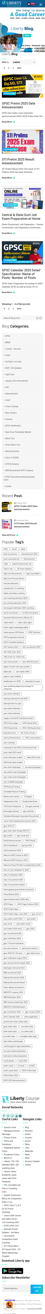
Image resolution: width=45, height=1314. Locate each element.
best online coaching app (13, 1041)
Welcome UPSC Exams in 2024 (16, 860)
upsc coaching (9, 743)
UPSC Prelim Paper (11, 909)
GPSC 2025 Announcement (14, 1080)
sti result (21, 1066)
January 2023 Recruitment (16, 381)
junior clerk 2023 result (12, 753)
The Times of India (27, 733)
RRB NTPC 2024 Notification (15, 1007)
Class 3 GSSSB (12, 457)
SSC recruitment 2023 (31, 647)
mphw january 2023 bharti (14, 632)
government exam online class (16, 1022)
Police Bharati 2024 (11, 894)
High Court (9, 374)
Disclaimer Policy (11, 1154)
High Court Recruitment (13, 574)
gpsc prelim (8, 836)
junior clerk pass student (13, 757)
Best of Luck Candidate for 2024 (16, 870)
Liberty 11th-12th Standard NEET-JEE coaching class (10, 1164)
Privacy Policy (10, 1137)
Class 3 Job (8, 569)
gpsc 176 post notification (14, 943)
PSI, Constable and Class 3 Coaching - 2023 (11, 1188)
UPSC (7, 336)
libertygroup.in (18, 1300)
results (8, 486)
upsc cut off (36, 914)
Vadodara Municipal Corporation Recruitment (21, 816)
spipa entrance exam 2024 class (16, 899)
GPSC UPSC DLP (11, 1226)
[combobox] (24, 62)
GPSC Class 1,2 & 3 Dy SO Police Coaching (11, 1208)
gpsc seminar (28, 811)
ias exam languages (33, 767)
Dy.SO (14, 549)
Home (18, 36)
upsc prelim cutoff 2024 (13, 919)
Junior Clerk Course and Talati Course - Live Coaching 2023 (11, 1219)
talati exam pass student (13, 762)
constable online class (28, 1036)
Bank (23, 549)
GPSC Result (30, 841)
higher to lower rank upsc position (17, 667)
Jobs (27, 1148)
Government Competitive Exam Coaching (10, 1239)
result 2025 (22, 1061)
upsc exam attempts (12, 694)
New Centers (11, 413)
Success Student (32, 1161)
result (7, 400)
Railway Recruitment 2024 (14, 978)
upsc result (8, 924)
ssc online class (27, 1031)
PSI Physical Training (12, 787)
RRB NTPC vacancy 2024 (13, 992)
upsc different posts (30, 662)
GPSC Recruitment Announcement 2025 (19, 478)
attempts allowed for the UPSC (16, 699)
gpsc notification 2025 (12, 1012)
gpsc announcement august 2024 (17, 963)
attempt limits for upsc (13, 704)
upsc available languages (13, 782)
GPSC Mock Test (12, 445)
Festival (8, 419)
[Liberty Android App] (12, 1270)
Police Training (11, 406)
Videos (28, 1165)
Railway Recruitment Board (14, 983)
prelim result (8, 1066)
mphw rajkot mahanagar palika (16, 628)
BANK (7, 342)
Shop (27, 1158)
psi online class (9, 1036)
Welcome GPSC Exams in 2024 (16, 855)
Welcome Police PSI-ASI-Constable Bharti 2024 (22, 865)
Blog (27, 1127)
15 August (28, 797)
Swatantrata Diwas (30, 801)
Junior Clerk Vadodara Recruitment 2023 (20, 821)
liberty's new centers (12, 797)
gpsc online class (10, 1027)
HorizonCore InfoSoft (34, 1309)
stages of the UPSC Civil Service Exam (19, 718)
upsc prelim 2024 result (13, 929)
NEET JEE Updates (13, 368)
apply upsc (8, 672)
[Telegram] (20, 1116)
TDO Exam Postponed (12, 806)
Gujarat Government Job (22, 564)
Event (7, 355)
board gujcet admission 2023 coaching (19, 608)
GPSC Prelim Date (29, 1071)
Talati (6, 564)
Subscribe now (37, 1289)
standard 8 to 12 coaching (14, 588)
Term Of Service (34, 1304)
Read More (7, 122)
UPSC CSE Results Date (31, 728)
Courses (28, 1137)
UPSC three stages (11, 723)
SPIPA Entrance (12, 464)
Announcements (12, 451)
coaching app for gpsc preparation (17, 1046)
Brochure (29, 1131)
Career (28, 1134)
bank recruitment (10, 554)
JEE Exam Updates (24, 569)
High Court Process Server (14, 579)
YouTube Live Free (13, 361)
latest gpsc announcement (14, 968)
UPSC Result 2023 (30, 723)
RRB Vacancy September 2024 (16, 1002)
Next (19, 68)
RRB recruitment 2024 (12, 973)
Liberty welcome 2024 (12, 850)
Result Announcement (12, 841)
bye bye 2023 (27, 845)
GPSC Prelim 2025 (11, 1076)
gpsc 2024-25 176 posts (13, 953)
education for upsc (32, 681)
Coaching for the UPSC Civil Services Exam (20, 748)
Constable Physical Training (14, 792)
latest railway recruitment (14, 987)
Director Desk (10, 1127)
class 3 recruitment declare (14, 885)
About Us (8, 1158)
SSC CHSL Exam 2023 (12, 652)
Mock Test (9, 438)
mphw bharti (9, 623)
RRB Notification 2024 (12, 997)
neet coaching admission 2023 (16, 598)
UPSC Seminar (34, 632)
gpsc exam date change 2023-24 (16, 831)
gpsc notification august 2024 (15, 958)
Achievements (11, 393)
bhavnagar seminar (11, 811)
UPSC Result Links (11, 728)
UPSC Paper (8, 904)
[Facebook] (3, 1116)
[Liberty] (22, 1099)
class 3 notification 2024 (13, 875)
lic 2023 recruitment (30, 613)
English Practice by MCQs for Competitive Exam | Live (12, 1198)
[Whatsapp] (12, 1116)
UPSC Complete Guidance (14, 642)
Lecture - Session (13, 349)
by (5, 62)
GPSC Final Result (10, 845)
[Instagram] (8, 1116)
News (27, 1154)
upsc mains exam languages (15, 777)
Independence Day (11, 801)
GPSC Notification (13, 425)
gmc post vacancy (11, 948)
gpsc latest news (33, 953)
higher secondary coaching (14, 593)
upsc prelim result (23, 924)
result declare (9, 1061)
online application (31, 1017)
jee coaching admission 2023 (15, 603)
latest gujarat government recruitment (19, 890)
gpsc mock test (23, 836)
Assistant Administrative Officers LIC (18, 618)
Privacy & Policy (19, 1304)
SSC (7, 387)
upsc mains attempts (12, 713)
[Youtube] (17, 1116)
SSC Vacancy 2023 (11, 647)
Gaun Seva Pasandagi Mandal (18, 432)
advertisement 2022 (29, 554)
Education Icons (10, 733)
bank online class (10, 1031)
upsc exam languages (12, 767)
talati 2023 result (33, 757)
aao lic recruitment (11, 613)
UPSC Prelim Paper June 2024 (15, 914)
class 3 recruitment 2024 (13, 880)
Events (28, 1141)
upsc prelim (31, 919)
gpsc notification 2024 (12, 938)
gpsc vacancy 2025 (32, 1012)
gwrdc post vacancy (30, 948)
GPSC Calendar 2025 (12, 1017)
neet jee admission (11, 583)
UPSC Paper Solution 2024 (27, 904)
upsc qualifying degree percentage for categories (19, 687)
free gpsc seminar (32, 806)
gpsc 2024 (30, 929)
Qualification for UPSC (12, 681)
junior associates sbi (11, 559)
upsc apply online (23, 672)
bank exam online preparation (15, 1056)
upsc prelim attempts (12, 708)
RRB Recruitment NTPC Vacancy (19, 470)
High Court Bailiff (33, 574)
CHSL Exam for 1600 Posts (14, 657)
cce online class (27, 1027)
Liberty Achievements (12, 738)
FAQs (27, 1144)
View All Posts (9, 535)
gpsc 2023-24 (9, 826)
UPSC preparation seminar (14, 637)
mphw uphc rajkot (25, 623)
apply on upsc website (12, 676)
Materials (29, 1151)
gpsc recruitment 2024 (12, 934)
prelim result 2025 (11, 1071)
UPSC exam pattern (33, 738)
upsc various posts (11, 662)
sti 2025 (32, 1066)
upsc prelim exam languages (15, 772)
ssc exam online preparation (15, 1051)
